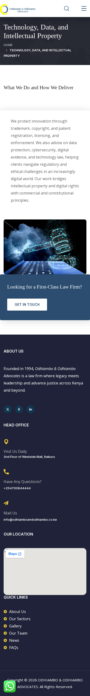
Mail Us (10, 513)
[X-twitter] (8, 409)
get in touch (27, 304)
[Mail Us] (6, 503)
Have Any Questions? (23, 481)
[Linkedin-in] (30, 409)
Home (8, 45)
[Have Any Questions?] (6, 471)
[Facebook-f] (19, 409)
